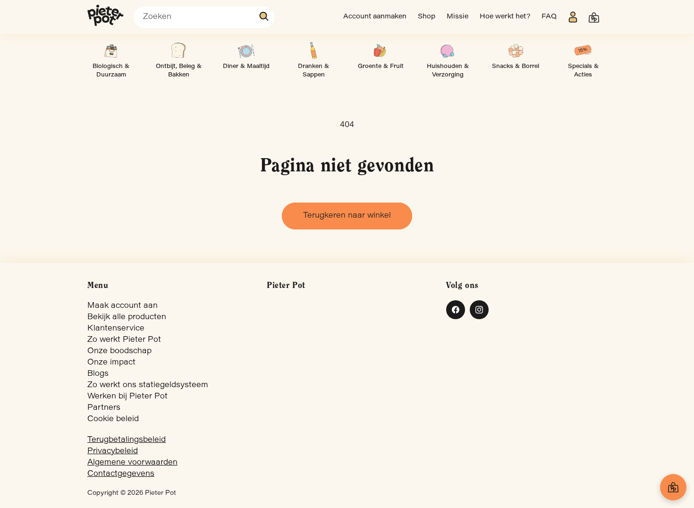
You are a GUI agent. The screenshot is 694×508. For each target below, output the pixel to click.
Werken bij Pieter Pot (127, 396)
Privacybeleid (112, 451)
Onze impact (111, 362)
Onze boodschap (119, 351)
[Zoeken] (264, 16)
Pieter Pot (160, 493)
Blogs (98, 374)
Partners (103, 408)
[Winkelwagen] (673, 487)
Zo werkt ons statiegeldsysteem (147, 385)
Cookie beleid (113, 419)
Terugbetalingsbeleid (126, 440)
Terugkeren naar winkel (347, 216)
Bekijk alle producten (126, 317)
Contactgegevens (120, 474)
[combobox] (204, 17)
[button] (594, 17)
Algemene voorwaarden (132, 462)
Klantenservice (115, 328)
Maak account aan (122, 306)
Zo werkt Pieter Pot (124, 340)
